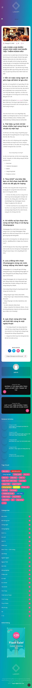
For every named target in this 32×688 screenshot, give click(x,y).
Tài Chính (6, 500)
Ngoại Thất (6, 484)
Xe (13, 500)
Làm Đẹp (22, 480)
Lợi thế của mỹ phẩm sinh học (16, 456)
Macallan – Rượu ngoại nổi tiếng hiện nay (19, 448)
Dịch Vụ (5, 477)
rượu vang (19, 100)
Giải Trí (22, 477)
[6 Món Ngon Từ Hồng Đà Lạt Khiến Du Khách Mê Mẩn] (4, 427)
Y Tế (4, 503)
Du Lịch (26, 474)
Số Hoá (5, 490)
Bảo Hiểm (6, 471)
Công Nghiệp (7, 474)
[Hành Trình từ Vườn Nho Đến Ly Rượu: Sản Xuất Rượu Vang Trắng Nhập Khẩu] (4, 434)
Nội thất (16, 487)
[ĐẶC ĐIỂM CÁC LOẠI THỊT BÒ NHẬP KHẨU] (4, 442)
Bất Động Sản (16, 471)
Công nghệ (17, 474)
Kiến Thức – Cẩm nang (8, 549)
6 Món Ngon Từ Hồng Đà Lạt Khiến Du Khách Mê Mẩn (18, 427)
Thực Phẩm (16, 496)
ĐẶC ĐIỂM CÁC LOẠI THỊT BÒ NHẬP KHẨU (19, 441)
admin (16, 372)
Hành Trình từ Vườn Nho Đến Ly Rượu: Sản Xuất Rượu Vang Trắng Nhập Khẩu (19, 434)
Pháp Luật (25, 487)
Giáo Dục (13, 477)
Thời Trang (6, 496)
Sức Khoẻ (13, 490)
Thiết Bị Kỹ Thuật (8, 493)
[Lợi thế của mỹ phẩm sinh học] (4, 457)
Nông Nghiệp (7, 487)
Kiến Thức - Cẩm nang (9, 480)
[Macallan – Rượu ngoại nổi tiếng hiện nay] (4, 449)
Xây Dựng (20, 500)
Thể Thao (19, 493)
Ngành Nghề (16, 484)
